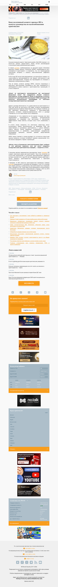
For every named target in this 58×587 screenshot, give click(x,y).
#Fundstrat (45, 188)
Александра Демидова (19, 175)
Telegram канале (42, 208)
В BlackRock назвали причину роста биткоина (23, 232)
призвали (44, 152)
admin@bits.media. (29, 574)
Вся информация (14, 523)
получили (11, 164)
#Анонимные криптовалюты (32, 189)
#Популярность (13, 189)
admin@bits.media (30, 548)
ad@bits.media (30, 558)
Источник (12, 194)
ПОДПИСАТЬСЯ (28, 310)
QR (41, 578)
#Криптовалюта (16, 188)
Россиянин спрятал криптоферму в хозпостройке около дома (28, 241)
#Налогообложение (26, 188)
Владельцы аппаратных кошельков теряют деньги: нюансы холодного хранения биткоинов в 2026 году (29, 222)
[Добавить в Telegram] (25, 18)
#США (33, 188)
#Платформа (21, 189)
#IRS (10, 188)
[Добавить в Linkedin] (28, 18)
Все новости (29, 283)
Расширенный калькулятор (17, 390)
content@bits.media (30, 554)
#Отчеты (38, 188)
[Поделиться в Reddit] (35, 18)
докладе (16, 68)
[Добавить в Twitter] (21, 18)
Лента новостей (15, 250)
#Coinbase (43, 189)
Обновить (12, 449)
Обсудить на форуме (29, 204)
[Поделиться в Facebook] (18, 18)
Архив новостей (29, 581)
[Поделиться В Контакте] (32, 18)
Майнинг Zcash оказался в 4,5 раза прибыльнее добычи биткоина (28, 219)
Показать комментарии (29, 199)
